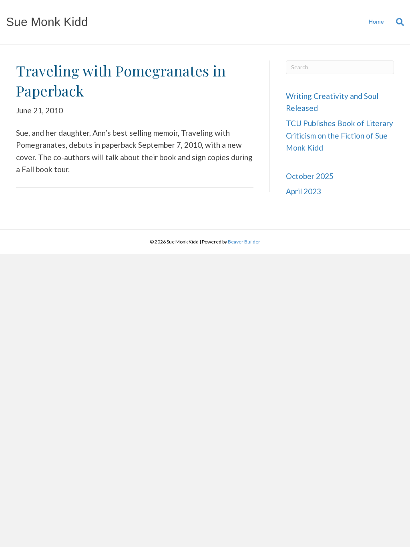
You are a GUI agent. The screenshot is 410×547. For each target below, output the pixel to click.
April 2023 (303, 191)
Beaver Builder (244, 242)
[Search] (397, 22)
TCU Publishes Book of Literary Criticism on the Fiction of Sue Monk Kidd (339, 135)
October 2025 (310, 176)
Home (376, 21)
